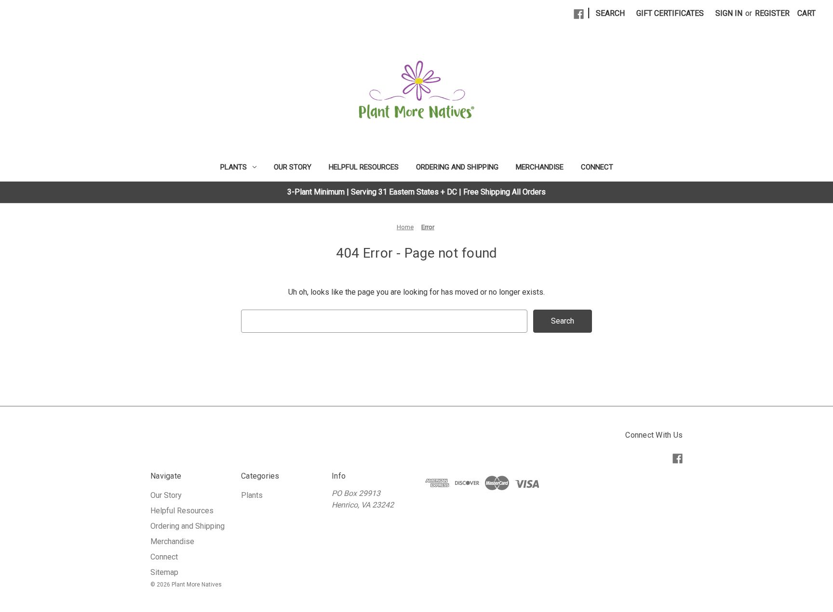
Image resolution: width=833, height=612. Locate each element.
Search (610, 13)
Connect (597, 167)
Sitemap (164, 572)
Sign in (728, 13)
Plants (233, 167)
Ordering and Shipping (457, 167)
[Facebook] (579, 14)
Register (772, 13)
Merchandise (540, 167)
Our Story (292, 167)
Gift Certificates (670, 13)
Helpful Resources (364, 167)
